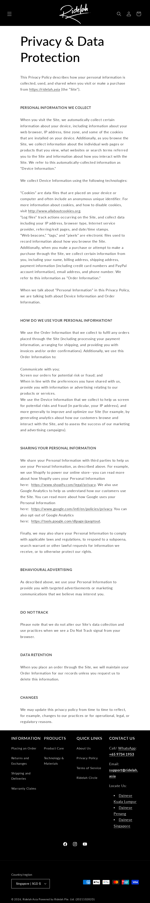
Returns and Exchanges (20, 760)
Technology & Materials (54, 760)
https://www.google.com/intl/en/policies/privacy (71, 509)
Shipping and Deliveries (21, 775)
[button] (9, 14)
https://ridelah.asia (44, 89)
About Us (84, 748)
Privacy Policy (87, 758)
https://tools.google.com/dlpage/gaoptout (65, 521)
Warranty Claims (23, 788)
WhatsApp (127, 748)
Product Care (54, 748)
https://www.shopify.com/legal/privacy (63, 484)
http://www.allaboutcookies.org (54, 211)
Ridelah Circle (87, 777)
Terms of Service (89, 768)
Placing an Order (24, 748)
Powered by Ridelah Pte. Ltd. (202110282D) (67, 899)
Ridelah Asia (30, 899)
